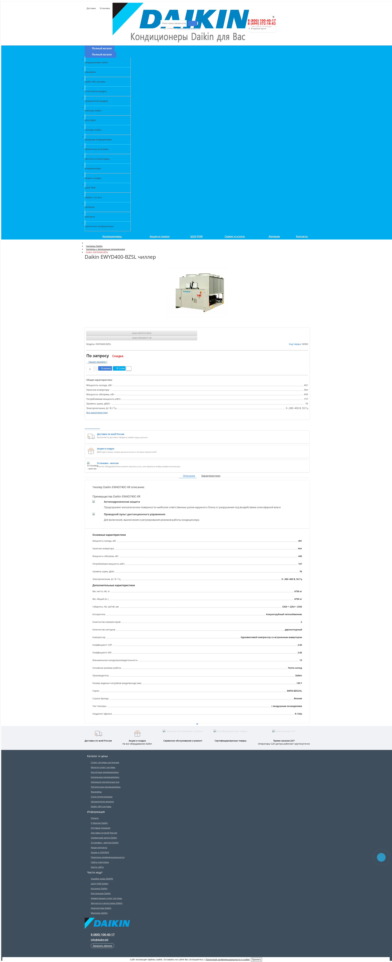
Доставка (91, 8)
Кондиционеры (112, 236)
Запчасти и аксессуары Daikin (107, 903)
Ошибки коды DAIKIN (102, 878)
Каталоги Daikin (99, 888)
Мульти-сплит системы (103, 767)
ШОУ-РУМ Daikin (99, 883)
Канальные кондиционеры (105, 777)
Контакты (302, 236)
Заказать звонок (102, 945)
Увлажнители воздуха (102, 801)
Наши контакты (99, 847)
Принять (256, 959)
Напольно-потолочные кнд (105, 782)
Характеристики (210, 475)
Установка (104, 8)
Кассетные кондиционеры (105, 772)
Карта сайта (97, 867)
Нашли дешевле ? (97, 361)
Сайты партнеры (100, 862)
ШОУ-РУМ (196, 236)
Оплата (95, 818)
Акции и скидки (160, 236)
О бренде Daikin (99, 823)
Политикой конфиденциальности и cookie (227, 959)
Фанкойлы (96, 791)
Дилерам (274, 236)
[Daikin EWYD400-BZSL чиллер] (197, 292)
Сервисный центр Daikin (104, 837)
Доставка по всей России (104, 832)
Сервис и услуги (235, 236)
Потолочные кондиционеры (106, 786)
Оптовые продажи (100, 827)
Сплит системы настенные (105, 762)
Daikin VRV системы (101, 806)
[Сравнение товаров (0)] (243, 20)
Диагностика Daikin (101, 908)
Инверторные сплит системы (106, 898)
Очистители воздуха (101, 796)
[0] (248, 20)
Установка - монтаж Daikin (105, 842)
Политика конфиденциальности (107, 857)
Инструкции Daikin (101, 893)
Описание (189, 475)
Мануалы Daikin (99, 913)
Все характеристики (97, 412)
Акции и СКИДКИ (100, 852)
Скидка (117, 356)
